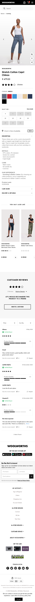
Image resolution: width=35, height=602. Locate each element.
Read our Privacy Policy (24, 480)
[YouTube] (23, 568)
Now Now (17, 519)
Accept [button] (19, 599)
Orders (17, 495)
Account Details (17, 502)
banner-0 (13, 62)
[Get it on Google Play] (17, 454)
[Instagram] (19, 568)
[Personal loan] (25, 548)
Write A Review (17, 307)
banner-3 (19, 62)
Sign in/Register (17, 491)
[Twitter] (11, 568)
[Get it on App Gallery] (27, 454)
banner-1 (15, 62)
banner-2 (17, 62)
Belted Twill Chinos (27, 245)
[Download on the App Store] (7, 454)
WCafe (17, 515)
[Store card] (9, 548)
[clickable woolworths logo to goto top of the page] (17, 446)
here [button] (29, 595)
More (27, 423)
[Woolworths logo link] (8, 2)
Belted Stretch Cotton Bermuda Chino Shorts (8, 246)
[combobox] (19, 9)
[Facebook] (7, 568)
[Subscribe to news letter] (31, 476)
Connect (17, 511)
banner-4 (21, 62)
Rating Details (20, 291)
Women (2, 13)
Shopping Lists (17, 499)
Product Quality (8, 341)
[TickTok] (27, 568)
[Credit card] (17, 548)
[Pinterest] (15, 568)
